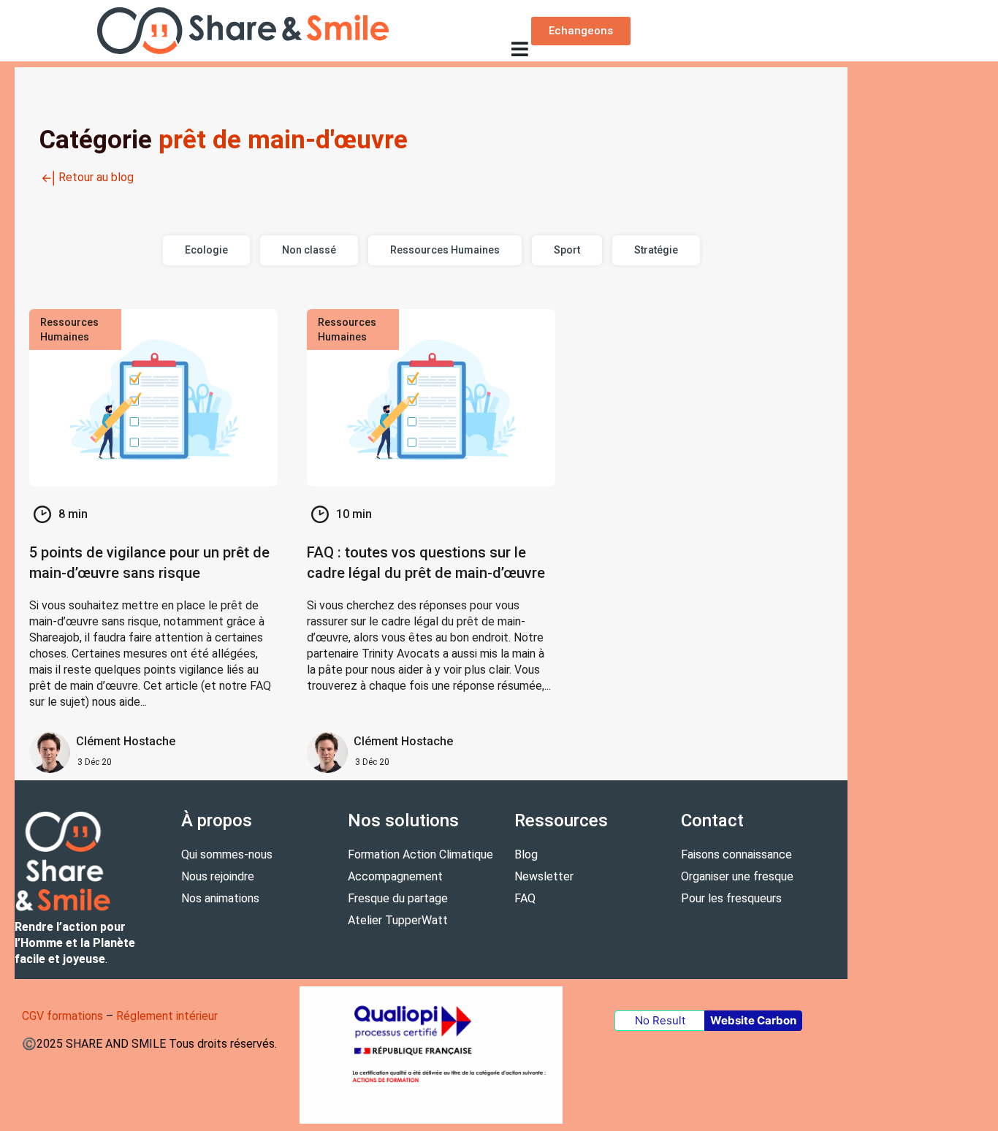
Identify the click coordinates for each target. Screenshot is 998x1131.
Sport (567, 250)
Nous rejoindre (217, 876)
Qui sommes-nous (227, 854)
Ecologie (206, 250)
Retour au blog (96, 177)
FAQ (525, 898)
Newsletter (544, 876)
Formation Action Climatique (420, 854)
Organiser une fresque (737, 876)
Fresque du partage (398, 898)
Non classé (309, 250)
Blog (526, 854)
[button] (519, 49)
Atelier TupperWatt (398, 920)
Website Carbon (753, 1020)
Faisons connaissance (736, 854)
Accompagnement (395, 876)
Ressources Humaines (445, 250)
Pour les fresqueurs (731, 898)
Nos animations (220, 898)
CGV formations (62, 1016)
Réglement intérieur (167, 1016)
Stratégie (656, 250)
